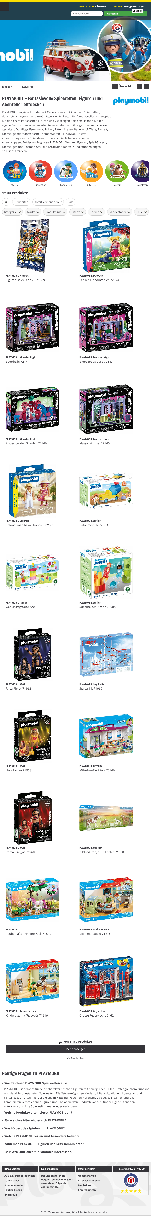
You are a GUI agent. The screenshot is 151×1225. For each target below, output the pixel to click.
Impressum (11, 1194)
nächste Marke (146, 86)
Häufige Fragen (13, 1190)
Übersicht (124, 86)
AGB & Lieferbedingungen (19, 1175)
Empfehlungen (87, 1190)
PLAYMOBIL (26, 86)
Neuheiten (84, 1185)
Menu (4, 6)
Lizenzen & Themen (89, 1180)
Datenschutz (11, 1180)
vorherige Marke (139, 86)
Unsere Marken (87, 1175)
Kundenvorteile (13, 1185)
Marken (7, 86)
